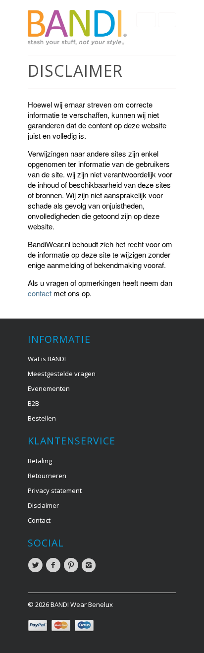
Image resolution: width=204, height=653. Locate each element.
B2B (33, 403)
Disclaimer (43, 505)
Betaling (40, 460)
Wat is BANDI (47, 358)
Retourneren (47, 475)
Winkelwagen (167, 19)
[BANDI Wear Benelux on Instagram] (90, 565)
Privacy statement (55, 490)
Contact (39, 520)
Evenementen (49, 388)
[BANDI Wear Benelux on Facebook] (54, 565)
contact (39, 293)
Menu (146, 19)
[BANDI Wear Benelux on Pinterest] (72, 565)
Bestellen (42, 418)
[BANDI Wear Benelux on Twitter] (37, 565)
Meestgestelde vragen (62, 373)
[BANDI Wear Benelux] (77, 27)
